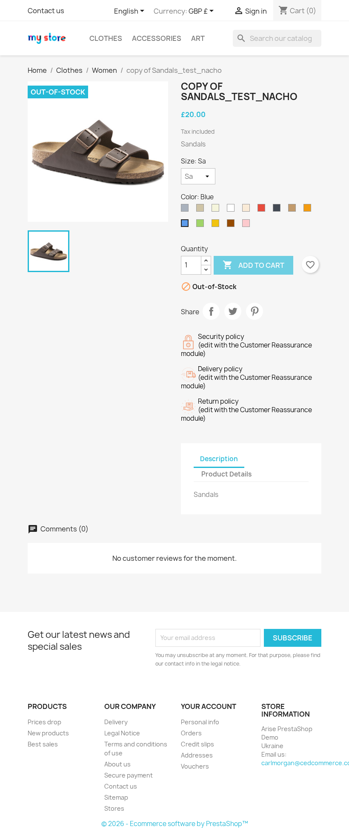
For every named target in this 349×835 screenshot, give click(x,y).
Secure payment (128, 775)
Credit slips (197, 744)
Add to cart (253, 265)
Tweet (232, 311)
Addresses (197, 755)
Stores (114, 808)
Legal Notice (122, 733)
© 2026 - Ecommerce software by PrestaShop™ (174, 823)
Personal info (200, 722)
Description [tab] (219, 458)
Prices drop (44, 722)
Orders (191, 733)
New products (48, 733)
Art (198, 38)
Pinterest (254, 311)
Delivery (116, 722)
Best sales (43, 744)
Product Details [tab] (226, 474)
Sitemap (116, 797)
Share (211, 311)
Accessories (156, 38)
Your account (208, 706)
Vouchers (195, 766)
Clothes (105, 38)
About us (117, 764)
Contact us (46, 10)
